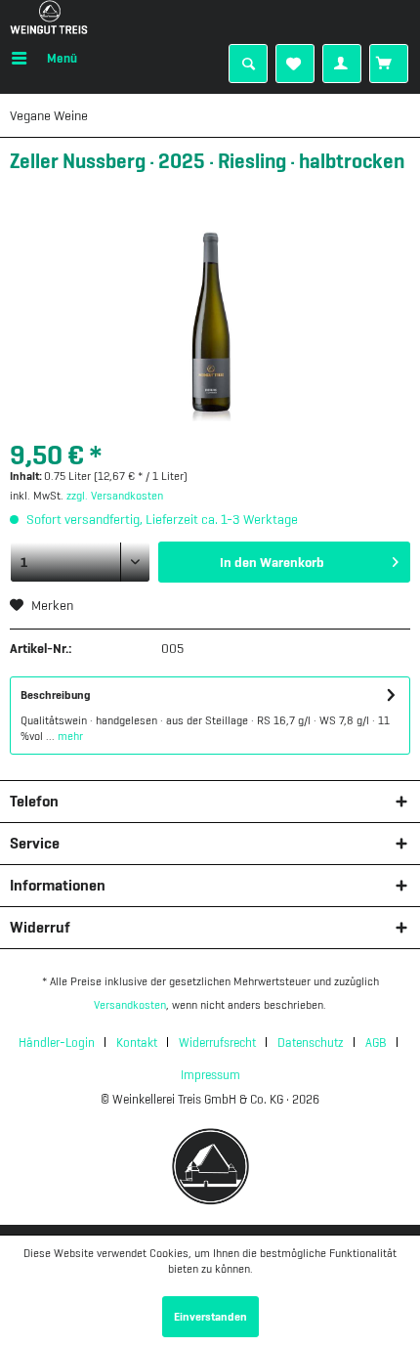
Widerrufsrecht (217, 1042)
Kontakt (136, 1042)
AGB (376, 1042)
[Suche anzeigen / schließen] (248, 63)
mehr (69, 736)
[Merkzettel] (295, 63)
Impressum (210, 1074)
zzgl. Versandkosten (114, 495)
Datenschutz (310, 1042)
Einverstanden (210, 1317)
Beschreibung (56, 695)
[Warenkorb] (388, 63)
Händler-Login (57, 1042)
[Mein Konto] (341, 63)
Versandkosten (130, 1005)
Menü (62, 58)
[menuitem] (43, 58)
